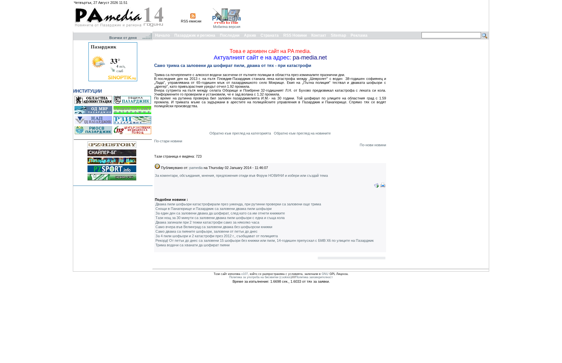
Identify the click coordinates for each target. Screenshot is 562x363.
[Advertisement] (369, 15)
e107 (244, 274)
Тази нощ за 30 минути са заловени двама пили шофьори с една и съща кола (220, 218)
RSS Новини (295, 35)
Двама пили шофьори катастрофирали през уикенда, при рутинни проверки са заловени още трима (238, 204)
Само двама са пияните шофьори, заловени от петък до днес (206, 231)
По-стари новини (168, 141)
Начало (162, 35)
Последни (229, 35)
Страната (270, 35)
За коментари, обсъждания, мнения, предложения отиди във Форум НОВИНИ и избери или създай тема (241, 175)
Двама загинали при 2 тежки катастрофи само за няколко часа (207, 222)
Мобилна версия (226, 27)
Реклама (359, 35)
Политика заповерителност (314, 277)
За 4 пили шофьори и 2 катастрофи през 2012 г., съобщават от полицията (216, 236)
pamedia (196, 168)
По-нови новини (373, 145)
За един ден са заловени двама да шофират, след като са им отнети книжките (220, 213)
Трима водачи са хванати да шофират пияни (192, 245)
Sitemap (338, 35)
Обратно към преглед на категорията (240, 133)
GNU (325, 274)
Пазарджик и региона (194, 35)
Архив (250, 35)
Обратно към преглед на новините (302, 133)
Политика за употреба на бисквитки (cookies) (260, 277)
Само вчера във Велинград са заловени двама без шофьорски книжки (213, 227)
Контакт (318, 35)
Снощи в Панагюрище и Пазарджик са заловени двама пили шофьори (213, 209)
